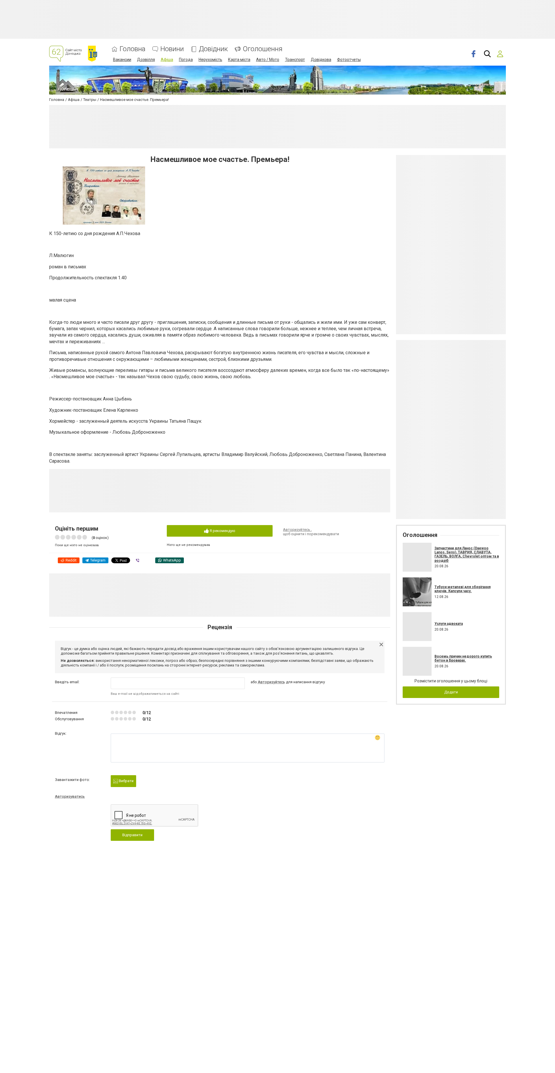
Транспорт (295, 59)
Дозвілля (146, 59)
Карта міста (239, 59)
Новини (172, 49)
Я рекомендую (222, 531)
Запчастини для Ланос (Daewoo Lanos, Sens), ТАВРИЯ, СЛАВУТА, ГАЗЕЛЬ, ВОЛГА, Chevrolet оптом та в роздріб (466, 554)
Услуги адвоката (448, 624)
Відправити (132, 835)
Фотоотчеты (349, 59)
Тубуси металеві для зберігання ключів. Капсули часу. (462, 589)
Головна (132, 49)
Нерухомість (210, 59)
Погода (186, 59)
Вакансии (122, 59)
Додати (451, 692)
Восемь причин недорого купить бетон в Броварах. (463, 658)
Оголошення (262, 49)
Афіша (167, 59)
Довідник (213, 49)
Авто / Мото (267, 59)
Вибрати (126, 781)
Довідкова (321, 59)
